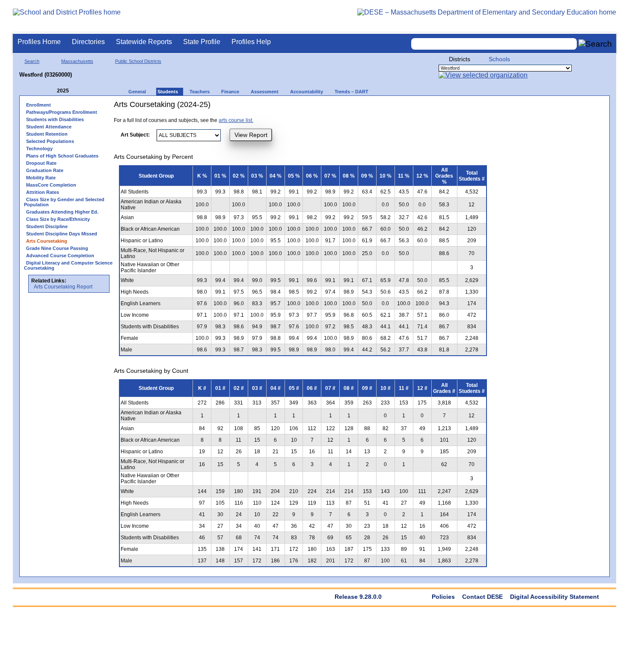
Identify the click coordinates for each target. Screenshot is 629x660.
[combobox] (494, 44)
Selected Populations (50, 141)
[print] (438, 107)
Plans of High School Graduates (62, 155)
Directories (88, 41)
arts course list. (236, 120)
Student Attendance (48, 126)
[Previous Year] (51, 91)
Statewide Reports (144, 41)
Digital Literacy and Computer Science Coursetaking (68, 265)
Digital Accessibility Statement (554, 596)
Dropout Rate (41, 163)
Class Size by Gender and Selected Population (64, 202)
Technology (39, 148)
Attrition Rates (42, 192)
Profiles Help (251, 41)
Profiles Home (39, 41)
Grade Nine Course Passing (57, 248)
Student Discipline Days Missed (61, 233)
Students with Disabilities (55, 119)
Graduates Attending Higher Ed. (62, 211)
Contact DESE (482, 596)
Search (31, 61)
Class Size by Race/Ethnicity (58, 219)
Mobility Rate (41, 177)
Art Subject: (135, 135)
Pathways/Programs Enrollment (61, 112)
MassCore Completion (51, 184)
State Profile (201, 41)
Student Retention (47, 134)
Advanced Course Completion (60, 255)
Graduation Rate (44, 170)
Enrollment (38, 104)
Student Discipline (47, 226)
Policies (443, 596)
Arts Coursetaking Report (63, 287)
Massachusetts (77, 61)
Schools (499, 59)
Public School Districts (138, 61)
